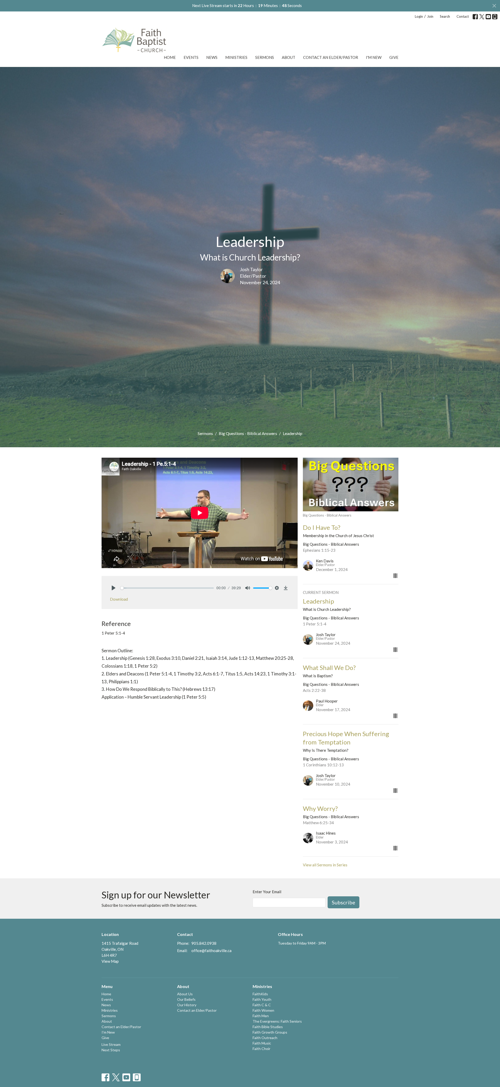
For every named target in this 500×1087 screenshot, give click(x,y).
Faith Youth (262, 999)
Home (170, 57)
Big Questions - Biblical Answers (248, 433)
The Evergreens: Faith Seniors (277, 1021)
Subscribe (343, 902)
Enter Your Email (267, 891)
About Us (185, 994)
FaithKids (260, 994)
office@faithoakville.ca (211, 950)
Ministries (236, 57)
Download (119, 599)
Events (191, 57)
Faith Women (263, 1010)
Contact (463, 16)
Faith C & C (262, 1005)
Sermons (264, 57)
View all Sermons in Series (325, 864)
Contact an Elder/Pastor (330, 57)
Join (430, 16)
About (288, 57)
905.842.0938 (203, 943)
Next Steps (111, 1050)
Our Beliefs (186, 999)
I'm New (374, 57)
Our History (186, 1005)
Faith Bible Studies (268, 1026)
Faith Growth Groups (270, 1032)
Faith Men (261, 1016)
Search (445, 16)
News (211, 57)
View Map (110, 961)
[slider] (167, 588)
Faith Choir (261, 1048)
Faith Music (262, 1043)
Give (393, 57)
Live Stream (111, 1044)
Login (419, 16)
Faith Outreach (265, 1037)
